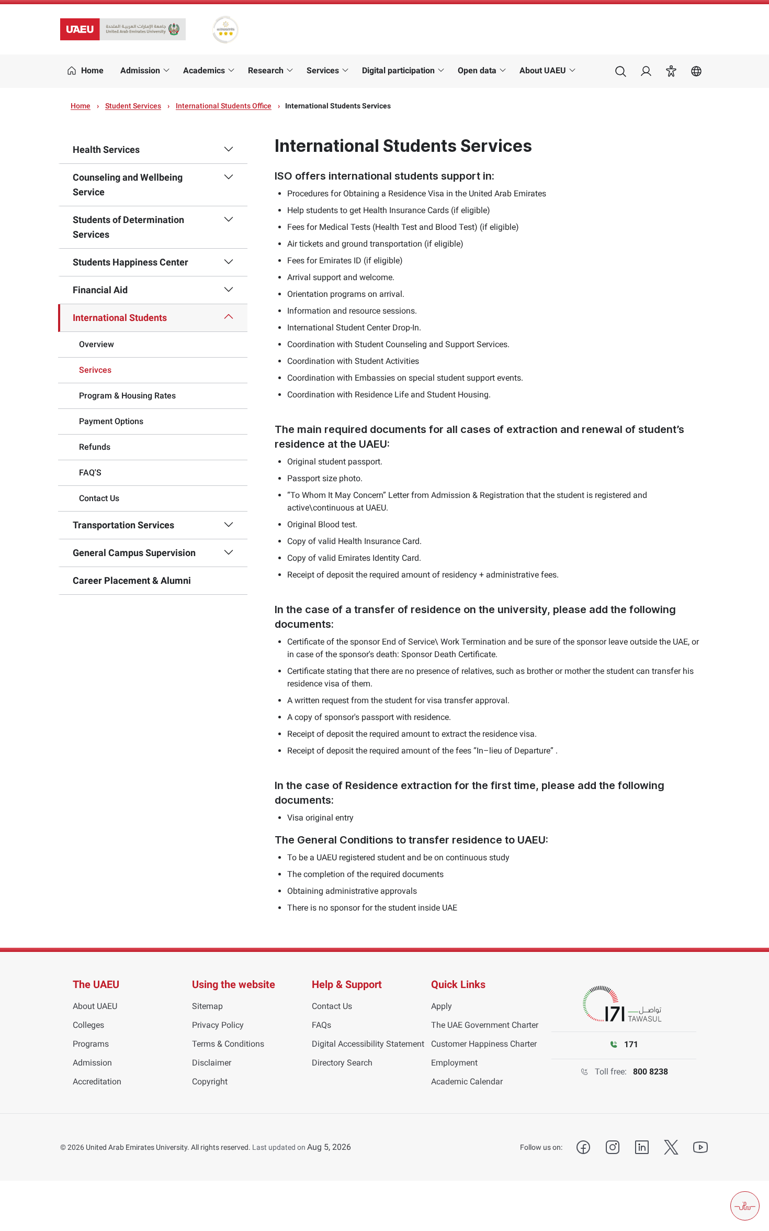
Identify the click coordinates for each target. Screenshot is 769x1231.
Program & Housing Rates (127, 396)
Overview (96, 344)
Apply (441, 1006)
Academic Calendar (467, 1081)
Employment (454, 1063)
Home (81, 106)
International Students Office (224, 106)
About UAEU (542, 70)
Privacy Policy (218, 1025)
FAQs (321, 1025)
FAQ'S (90, 473)
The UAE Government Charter (484, 1025)
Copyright (210, 1081)
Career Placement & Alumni (132, 580)
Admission (140, 70)
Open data (477, 70)
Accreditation (97, 1081)
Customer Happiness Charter (484, 1044)
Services (323, 70)
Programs (91, 1044)
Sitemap (207, 1006)
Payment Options (111, 421)
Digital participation (398, 70)
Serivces (95, 370)
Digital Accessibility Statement (368, 1044)
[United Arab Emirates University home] (123, 29)
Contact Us (99, 498)
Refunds (94, 447)
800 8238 (650, 1072)
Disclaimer (211, 1063)
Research (266, 70)
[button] (671, 71)
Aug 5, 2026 (329, 1147)
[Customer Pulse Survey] (745, 1206)
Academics (204, 70)
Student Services (133, 106)
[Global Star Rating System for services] (225, 29)
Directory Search (342, 1063)
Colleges (88, 1025)
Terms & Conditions (228, 1044)
